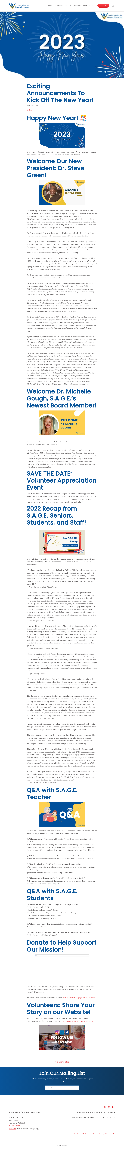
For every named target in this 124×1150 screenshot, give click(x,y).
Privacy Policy (98, 1134)
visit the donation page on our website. (79, 998)
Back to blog (63, 1062)
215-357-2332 (14, 1126)
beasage (64, 1145)
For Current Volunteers (82, 1134)
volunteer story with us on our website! (79, 1021)
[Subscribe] (77, 1087)
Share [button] (31, 110)
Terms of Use (110, 1134)
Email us (12, 1129)
